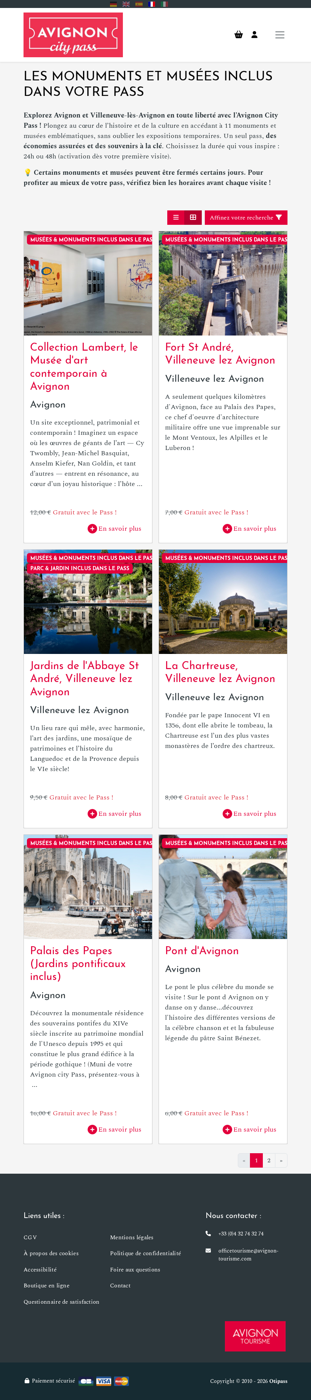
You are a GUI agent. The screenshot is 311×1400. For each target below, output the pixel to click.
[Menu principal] (279, 34)
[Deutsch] (113, 4)
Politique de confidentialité (145, 1253)
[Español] (139, 4)
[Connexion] (254, 34)
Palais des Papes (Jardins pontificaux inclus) (78, 964)
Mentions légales (132, 1237)
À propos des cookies (51, 1253)
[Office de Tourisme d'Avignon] (255, 1336)
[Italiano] (164, 4)
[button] (176, 217)
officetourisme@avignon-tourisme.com (248, 1255)
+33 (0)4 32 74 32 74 (241, 1234)
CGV (30, 1237)
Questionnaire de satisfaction (62, 1302)
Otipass (278, 1381)
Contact (120, 1285)
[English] (126, 4)
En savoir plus (119, 529)
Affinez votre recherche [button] (242, 217)
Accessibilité (40, 1269)
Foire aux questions (135, 1269)
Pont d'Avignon (202, 951)
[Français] (152, 4)
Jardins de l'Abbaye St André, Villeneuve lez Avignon (84, 679)
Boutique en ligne (46, 1285)
